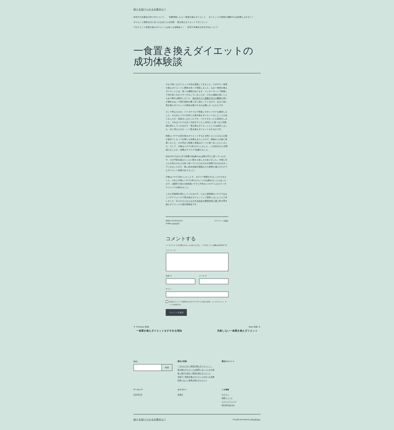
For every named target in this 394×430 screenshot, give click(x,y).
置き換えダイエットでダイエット (192, 22)
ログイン (225, 394)
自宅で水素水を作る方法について (202, 27)
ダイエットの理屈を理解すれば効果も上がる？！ (231, 17)
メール (203, 276)
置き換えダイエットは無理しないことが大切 (196, 370)
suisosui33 (175, 223)
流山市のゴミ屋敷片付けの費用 (206, 98)
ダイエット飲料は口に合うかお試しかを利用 (153, 22)
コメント (170, 250)
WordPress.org (228, 405)
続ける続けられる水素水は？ (149, 9)
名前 (169, 276)
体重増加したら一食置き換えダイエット (187, 17)
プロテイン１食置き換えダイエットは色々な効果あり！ (159, 27)
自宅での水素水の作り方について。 (149, 17)
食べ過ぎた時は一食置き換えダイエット (194, 373)
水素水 (225, 221)
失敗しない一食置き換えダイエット (192, 380)
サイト (168, 289)
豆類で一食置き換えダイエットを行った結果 (196, 377)
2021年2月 (137, 394)
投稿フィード (227, 398)
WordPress (255, 419)
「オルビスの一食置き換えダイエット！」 (195, 366)
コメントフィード (229, 402)
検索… (136, 361)
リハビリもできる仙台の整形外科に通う (200, 201)
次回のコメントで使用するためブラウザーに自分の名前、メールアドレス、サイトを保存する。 (198, 303)
